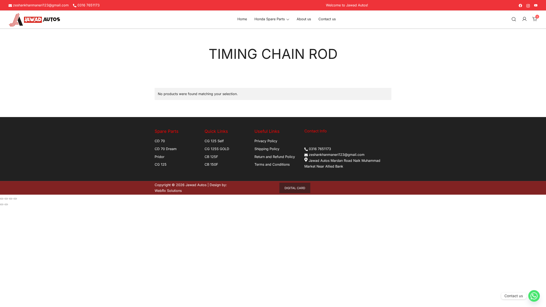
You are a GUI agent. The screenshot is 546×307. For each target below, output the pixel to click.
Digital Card (295, 188)
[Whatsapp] (534, 296)
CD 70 (160, 141)
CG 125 (161, 164)
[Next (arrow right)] (6, 204)
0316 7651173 (88, 5)
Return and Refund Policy (274, 157)
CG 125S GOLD (217, 149)
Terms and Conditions (272, 164)
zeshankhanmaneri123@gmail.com (41, 5)
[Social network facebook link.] (520, 5)
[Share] (10, 198)
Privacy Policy (265, 141)
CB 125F (211, 157)
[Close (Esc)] (15, 198)
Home (242, 19)
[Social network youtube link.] (535, 5)
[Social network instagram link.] (528, 5)
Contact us (327, 19)
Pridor (159, 157)
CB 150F (211, 164)
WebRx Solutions (168, 190)
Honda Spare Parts (269, 19)
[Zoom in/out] (1, 198)
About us (304, 19)
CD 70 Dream (166, 149)
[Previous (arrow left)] (1, 204)
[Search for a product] (514, 19)
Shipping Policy (266, 149)
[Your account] (524, 19)
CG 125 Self (214, 141)
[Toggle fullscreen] (6, 198)
